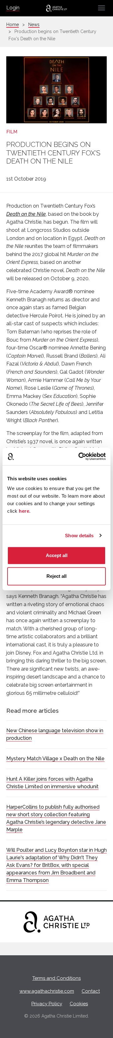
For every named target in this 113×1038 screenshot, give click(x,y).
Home (12, 24)
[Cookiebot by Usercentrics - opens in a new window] (80, 456)
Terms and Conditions (56, 978)
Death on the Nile (26, 214)
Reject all (56, 576)
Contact (91, 991)
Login (12, 8)
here (24, 511)
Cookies (79, 1004)
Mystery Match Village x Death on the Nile (55, 759)
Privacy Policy (46, 1004)
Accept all (56, 555)
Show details (79, 535)
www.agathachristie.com (46, 991)
